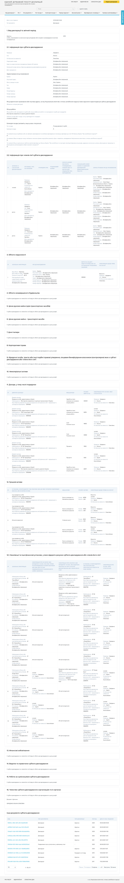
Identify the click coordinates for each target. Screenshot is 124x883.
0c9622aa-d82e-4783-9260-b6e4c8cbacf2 (18, 835)
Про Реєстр (74, 1)
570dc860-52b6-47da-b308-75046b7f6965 (18, 861)
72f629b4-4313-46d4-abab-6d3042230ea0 (18, 844)
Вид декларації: (9, 13)
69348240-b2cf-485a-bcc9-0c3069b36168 (19, 852)
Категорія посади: (50, 13)
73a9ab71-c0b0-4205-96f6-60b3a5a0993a (19, 831)
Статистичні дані (96, 1)
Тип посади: (38, 13)
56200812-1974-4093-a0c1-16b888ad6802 (18, 848)
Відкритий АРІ (84, 1)
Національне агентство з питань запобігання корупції (105, 879)
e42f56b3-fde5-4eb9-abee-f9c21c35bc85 (18, 827)
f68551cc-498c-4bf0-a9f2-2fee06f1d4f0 (18, 822)
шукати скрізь (83, 9)
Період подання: (63, 13)
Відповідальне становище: (91, 13)
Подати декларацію (111, 1)
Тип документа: (27, 13)
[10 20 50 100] (12, 867)
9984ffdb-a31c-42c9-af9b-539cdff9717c (18, 840)
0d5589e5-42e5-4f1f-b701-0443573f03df (18, 857)
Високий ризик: (76, 13)
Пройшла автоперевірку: (109, 13)
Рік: (19, 13)
